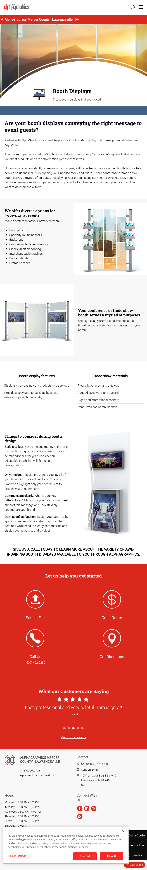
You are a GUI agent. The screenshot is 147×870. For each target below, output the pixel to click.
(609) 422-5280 (35, 662)
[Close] (123, 831)
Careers (136, 855)
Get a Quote (137, 835)
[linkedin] (87, 809)
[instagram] (94, 809)
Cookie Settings (17, 856)
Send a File (136, 845)
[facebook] (80, 809)
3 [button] (73, 728)
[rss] (80, 816)
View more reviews (73, 737)
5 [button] (82, 728)
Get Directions (111, 656)
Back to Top (136, 864)
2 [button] (69, 728)
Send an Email (89, 769)
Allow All (111, 856)
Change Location (30, 770)
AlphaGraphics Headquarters (37, 775)
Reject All (85, 856)
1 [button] (64, 728)
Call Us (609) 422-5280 (94, 764)
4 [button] (78, 728)
